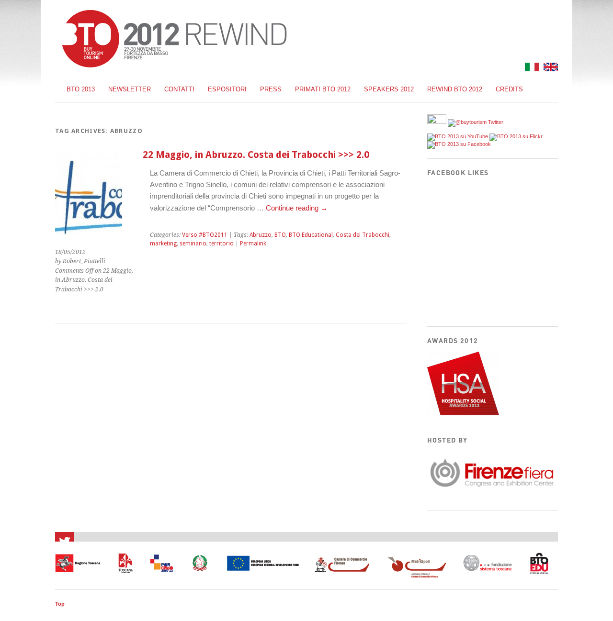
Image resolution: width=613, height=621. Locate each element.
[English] (549, 69)
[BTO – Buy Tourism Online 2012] (174, 65)
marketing (163, 243)
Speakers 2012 (389, 89)
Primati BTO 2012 (323, 89)
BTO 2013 (81, 89)
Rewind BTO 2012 (454, 89)
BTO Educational (311, 235)
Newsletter (129, 89)
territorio (221, 243)
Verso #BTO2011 (204, 235)
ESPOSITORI (227, 89)
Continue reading (297, 208)
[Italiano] (530, 69)
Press (271, 89)
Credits (509, 89)
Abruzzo (261, 235)
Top (60, 604)
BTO (280, 235)
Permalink (253, 243)
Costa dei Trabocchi (362, 235)
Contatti (179, 89)
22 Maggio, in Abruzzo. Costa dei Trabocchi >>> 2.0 (256, 154)
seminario (193, 243)
